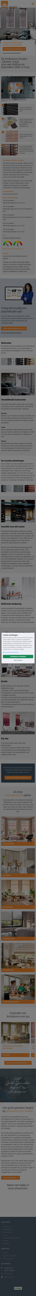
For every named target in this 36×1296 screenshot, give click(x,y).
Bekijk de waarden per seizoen (13, 249)
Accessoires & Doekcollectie (11, 1238)
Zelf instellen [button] (18, 660)
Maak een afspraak (10, 1178)
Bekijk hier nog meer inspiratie (17, 1063)
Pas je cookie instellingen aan (17, 778)
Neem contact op (9, 1277)
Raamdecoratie (7, 1229)
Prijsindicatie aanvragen (14, 49)
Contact (5, 1253)
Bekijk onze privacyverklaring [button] (10, 652)
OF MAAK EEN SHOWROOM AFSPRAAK (11, 332)
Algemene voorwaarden (10, 1256)
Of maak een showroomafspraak (12, 53)
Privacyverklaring (8, 1258)
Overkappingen (7, 1232)
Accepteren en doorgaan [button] (18, 656)
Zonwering (6, 1226)
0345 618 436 (8, 1273)
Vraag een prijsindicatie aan (13, 328)
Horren (5, 1235)
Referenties (6, 1243)
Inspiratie (6, 1241)
